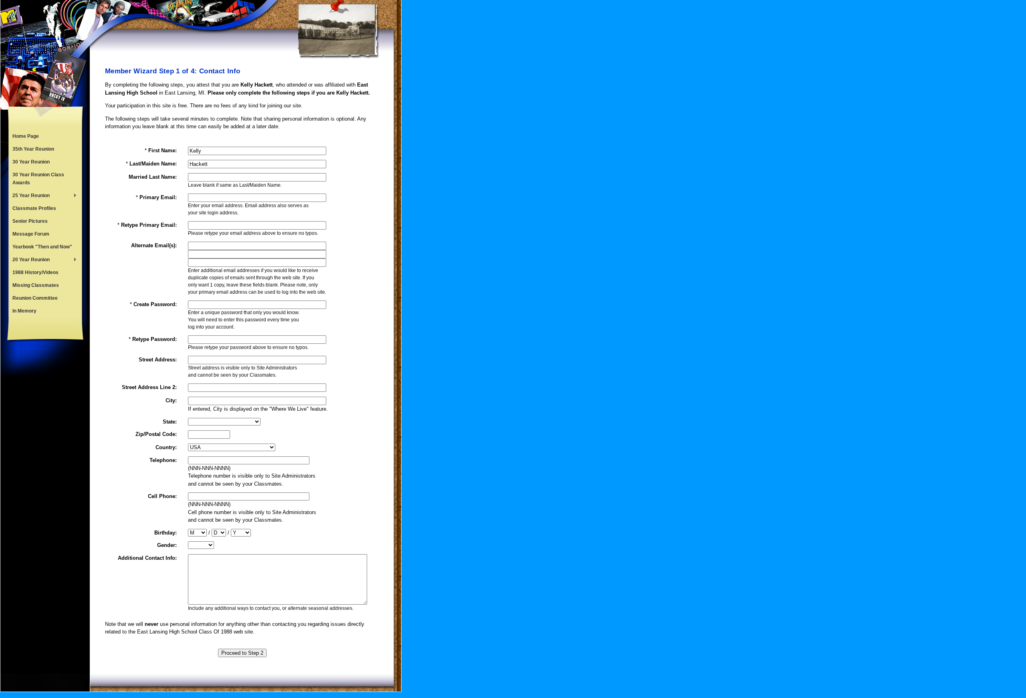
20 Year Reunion (29, 260)
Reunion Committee (35, 298)
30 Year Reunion (31, 162)
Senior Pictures (30, 221)
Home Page (25, 136)
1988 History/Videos (35, 272)
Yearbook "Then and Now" (42, 247)
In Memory (24, 311)
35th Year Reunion (33, 149)
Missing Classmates (35, 285)
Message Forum (30, 234)
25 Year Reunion (29, 196)
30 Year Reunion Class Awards (38, 179)
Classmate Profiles (34, 208)
